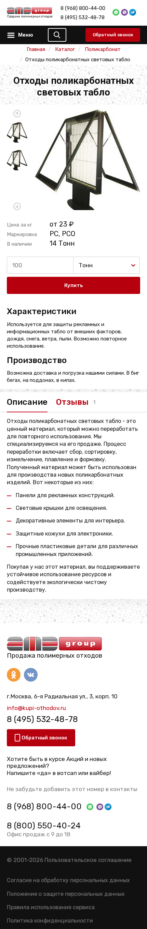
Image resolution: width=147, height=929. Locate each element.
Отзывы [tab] (72, 402)
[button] (17, 113)
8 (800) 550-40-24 (44, 825)
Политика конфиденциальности (50, 920)
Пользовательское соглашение (88, 859)
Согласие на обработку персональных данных (68, 880)
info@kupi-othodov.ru (36, 708)
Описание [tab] (27, 402)
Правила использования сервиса (51, 907)
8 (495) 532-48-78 (83, 17)
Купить (73, 285)
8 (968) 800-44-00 (83, 8)
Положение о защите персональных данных (66, 894)
